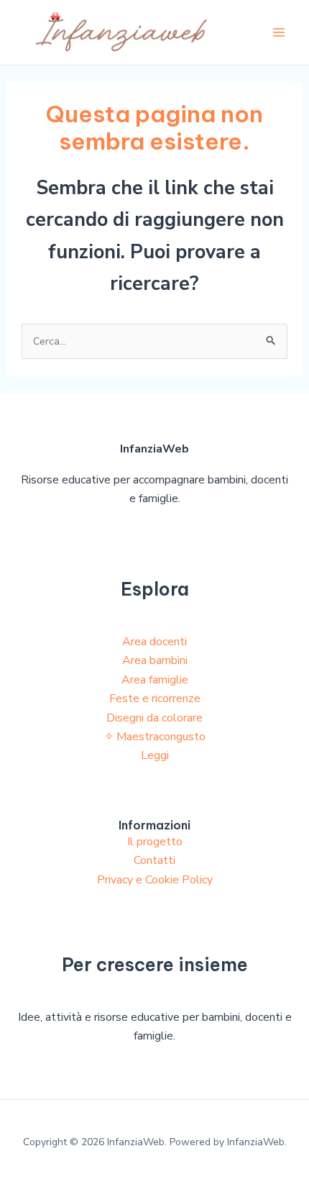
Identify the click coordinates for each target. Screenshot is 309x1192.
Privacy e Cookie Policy (155, 880)
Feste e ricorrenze (154, 698)
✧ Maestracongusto (155, 737)
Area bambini (155, 660)
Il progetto (155, 842)
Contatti (154, 860)
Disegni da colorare (154, 718)
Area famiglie (154, 680)
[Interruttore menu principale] (279, 32)
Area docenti (154, 642)
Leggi (155, 755)
